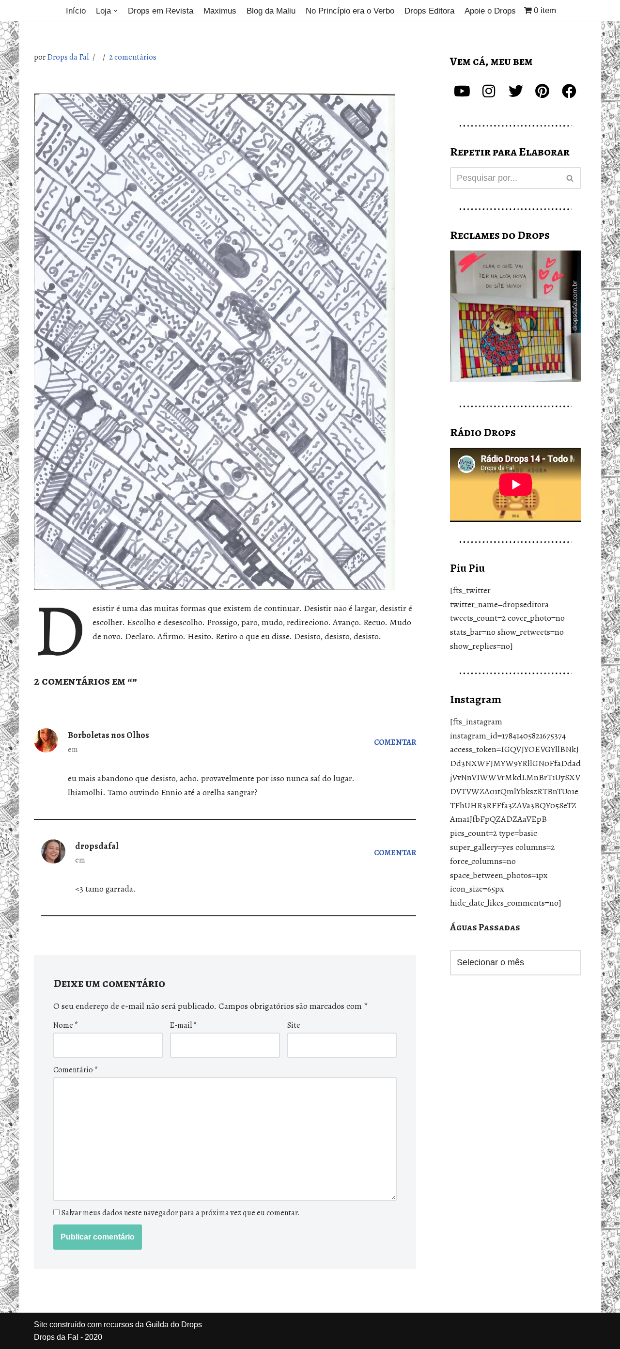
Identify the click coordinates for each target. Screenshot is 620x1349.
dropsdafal (97, 846)
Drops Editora (429, 11)
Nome (65, 1025)
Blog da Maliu (271, 11)
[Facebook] (569, 91)
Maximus (219, 11)
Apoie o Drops (490, 11)
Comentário (75, 1070)
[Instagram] (488, 91)
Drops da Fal (68, 57)
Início (76, 11)
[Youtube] (462, 91)
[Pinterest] (542, 91)
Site (293, 1025)
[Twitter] (515, 91)
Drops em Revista (160, 11)
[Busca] (570, 178)
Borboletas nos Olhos (108, 735)
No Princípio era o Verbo (350, 11)
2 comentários (132, 57)
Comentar (395, 742)
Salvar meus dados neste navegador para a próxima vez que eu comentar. (181, 1213)
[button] (115, 11)
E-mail (183, 1025)
